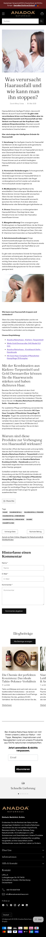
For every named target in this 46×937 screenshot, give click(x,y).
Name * (5, 563)
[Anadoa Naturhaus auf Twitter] (7, 905)
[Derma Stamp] (10, 346)
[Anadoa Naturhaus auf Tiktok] (18, 905)
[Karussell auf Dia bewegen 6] (27, 793)
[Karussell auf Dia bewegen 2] (20, 793)
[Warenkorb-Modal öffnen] (42, 13)
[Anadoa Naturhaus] (23, 13)
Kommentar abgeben (14, 611)
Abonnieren (23, 769)
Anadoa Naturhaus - (16, 349)
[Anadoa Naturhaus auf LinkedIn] (26, 905)
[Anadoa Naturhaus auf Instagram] (14, 905)
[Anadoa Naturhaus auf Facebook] (3, 905)
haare (29, 519)
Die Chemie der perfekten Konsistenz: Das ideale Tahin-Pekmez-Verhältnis (19, 678)
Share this (10, 501)
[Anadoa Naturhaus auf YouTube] (22, 905)
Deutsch (6, 915)
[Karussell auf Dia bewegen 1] (18, 793)
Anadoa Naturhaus (25, 919)
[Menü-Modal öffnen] (3, 13)
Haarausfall (16, 512)
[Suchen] (41, 21)
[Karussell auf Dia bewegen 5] (25, 793)
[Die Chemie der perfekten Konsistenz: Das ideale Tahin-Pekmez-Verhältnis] (20, 659)
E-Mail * (5, 574)
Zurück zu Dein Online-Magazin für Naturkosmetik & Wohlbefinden (22, 538)
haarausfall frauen (33, 512)
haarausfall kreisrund (13, 516)
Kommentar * (7, 585)
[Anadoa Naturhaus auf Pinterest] (11, 905)
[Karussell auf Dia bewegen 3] (22, 793)
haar (5, 512)
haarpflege (8, 523)
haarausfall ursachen (13, 519)
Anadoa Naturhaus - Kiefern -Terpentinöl (25, 340)
